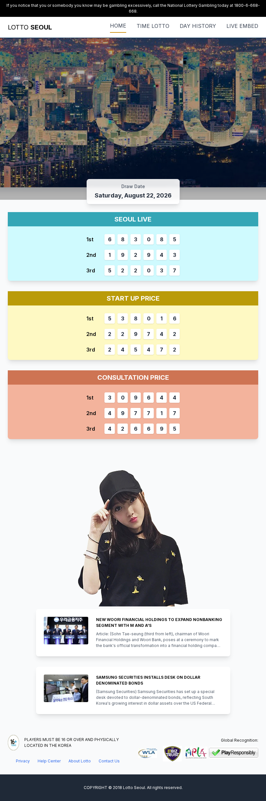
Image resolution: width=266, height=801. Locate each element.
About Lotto (79, 761)
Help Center (49, 761)
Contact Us (109, 761)
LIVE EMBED (242, 26)
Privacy (23, 761)
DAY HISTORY (198, 26)
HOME (118, 25)
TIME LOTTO (153, 26)
